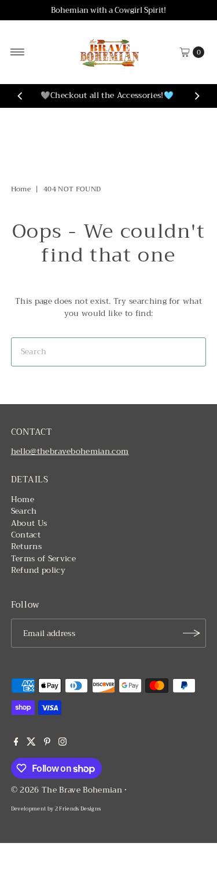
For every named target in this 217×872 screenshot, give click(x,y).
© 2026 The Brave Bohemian (67, 790)
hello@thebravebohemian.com (70, 451)
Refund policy (38, 570)
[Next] (196, 96)
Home (21, 189)
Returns (26, 546)
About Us (29, 523)
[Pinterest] (47, 743)
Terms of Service (43, 558)
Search (24, 511)
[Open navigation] (18, 52)
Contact (26, 535)
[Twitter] (31, 743)
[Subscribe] (191, 633)
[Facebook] (16, 743)
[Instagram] (62, 743)
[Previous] (20, 96)
